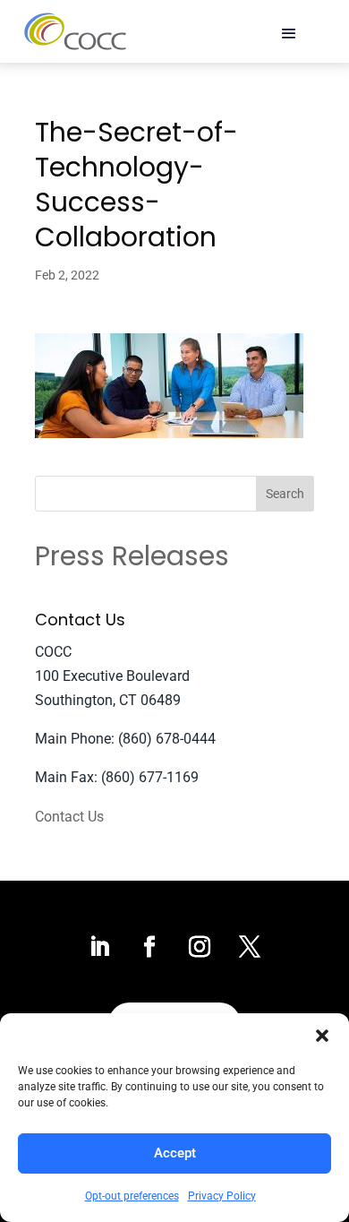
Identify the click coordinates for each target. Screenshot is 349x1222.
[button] (322, 1036)
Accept (175, 1153)
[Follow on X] (249, 946)
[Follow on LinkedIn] (99, 946)
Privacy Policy (222, 1196)
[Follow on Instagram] (199, 946)
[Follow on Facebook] (149, 946)
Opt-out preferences (132, 1196)
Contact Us (69, 816)
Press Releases (132, 556)
